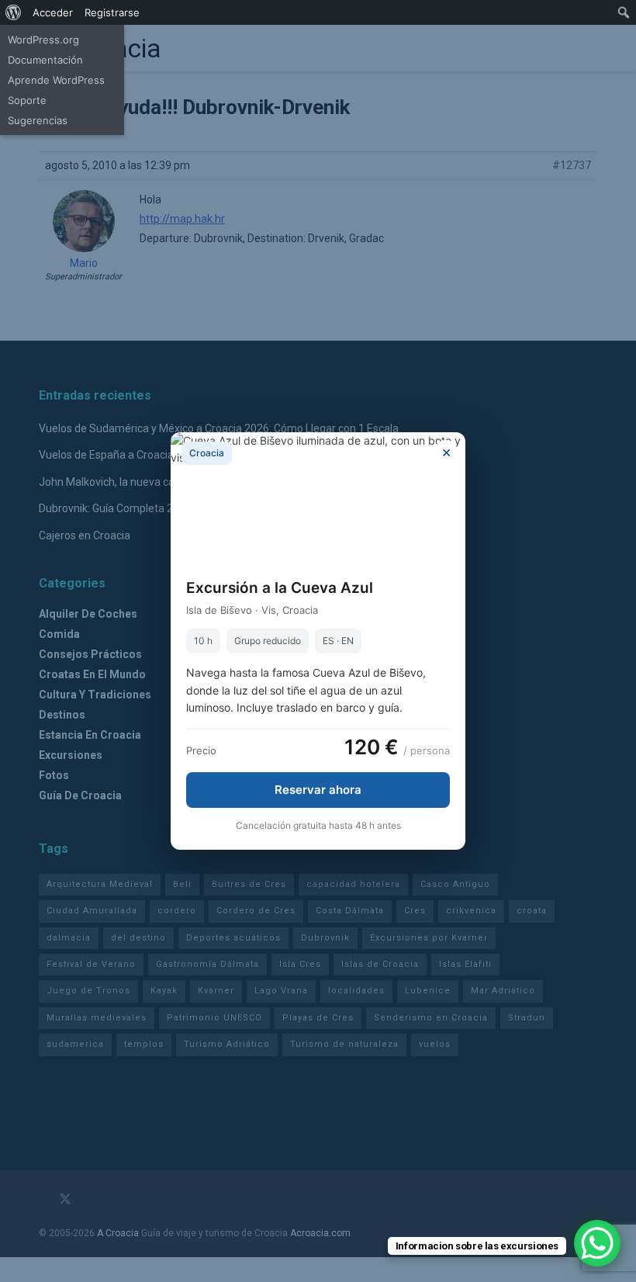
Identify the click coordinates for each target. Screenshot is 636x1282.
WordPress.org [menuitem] (43, 39)
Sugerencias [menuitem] (37, 120)
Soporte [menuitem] (27, 100)
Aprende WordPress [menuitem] (56, 80)
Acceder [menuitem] (53, 12)
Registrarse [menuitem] (112, 12)
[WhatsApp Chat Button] (597, 1243)
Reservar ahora (318, 789)
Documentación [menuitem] (45, 60)
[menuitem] (13, 12)
